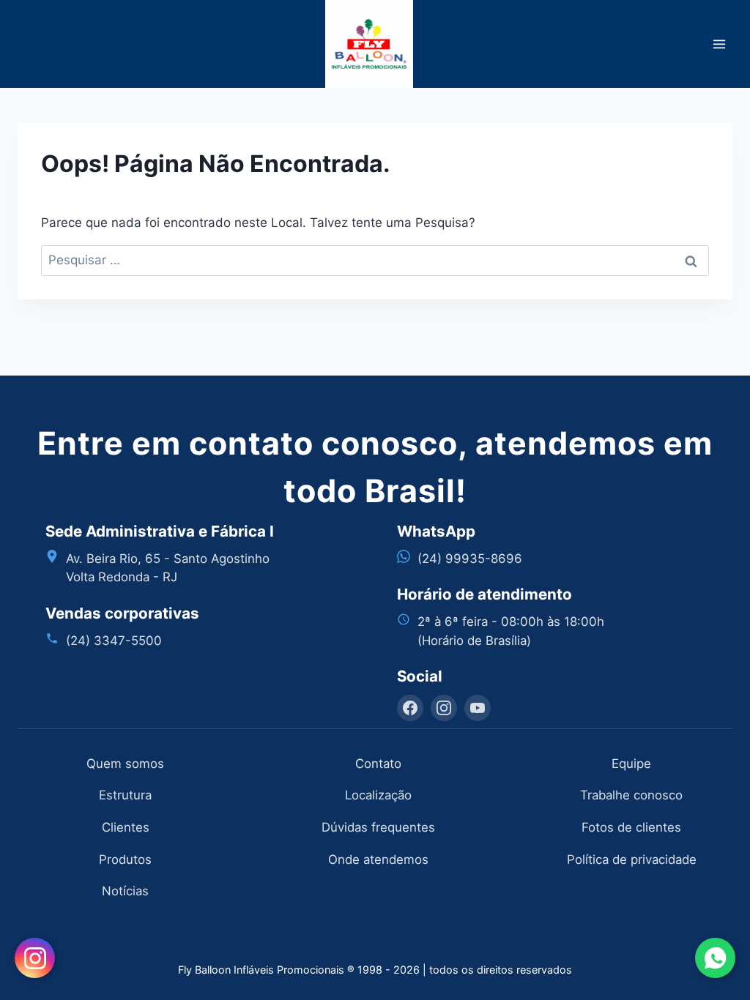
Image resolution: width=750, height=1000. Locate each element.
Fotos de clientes (631, 827)
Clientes (125, 827)
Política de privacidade (632, 859)
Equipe (631, 763)
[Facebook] (410, 708)
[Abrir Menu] (718, 43)
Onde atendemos (378, 859)
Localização (378, 795)
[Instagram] (444, 708)
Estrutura (125, 795)
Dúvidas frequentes (378, 827)
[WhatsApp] (715, 958)
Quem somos (125, 763)
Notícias (125, 891)
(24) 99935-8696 (469, 558)
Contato (378, 763)
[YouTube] (477, 708)
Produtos (125, 859)
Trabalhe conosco (631, 795)
